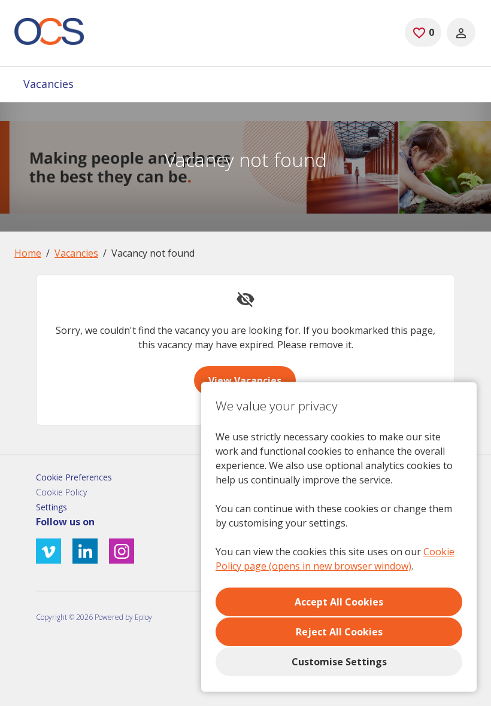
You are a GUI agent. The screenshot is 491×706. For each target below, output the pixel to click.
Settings (51, 507)
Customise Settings (339, 661)
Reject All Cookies (339, 631)
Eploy (143, 617)
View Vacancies (244, 380)
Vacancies (48, 84)
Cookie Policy (61, 492)
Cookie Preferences (74, 477)
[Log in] (461, 32)
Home (27, 253)
